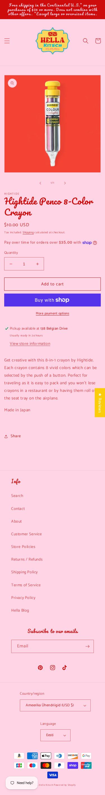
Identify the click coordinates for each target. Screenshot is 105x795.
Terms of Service (26, 585)
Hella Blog (20, 610)
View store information (30, 344)
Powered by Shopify (65, 785)
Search (17, 496)
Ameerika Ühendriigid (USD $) (50, 705)
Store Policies (23, 547)
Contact (18, 509)
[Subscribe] (87, 646)
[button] (7, 41)
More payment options (52, 313)
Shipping (28, 232)
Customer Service (26, 534)
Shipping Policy (24, 572)
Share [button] (16, 436)
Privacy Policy (23, 598)
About (16, 521)
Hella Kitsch (46, 785)
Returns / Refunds (27, 559)
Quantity (11, 253)
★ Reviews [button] (99, 403)
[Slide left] (40, 183)
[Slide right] (65, 183)
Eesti (50, 735)
